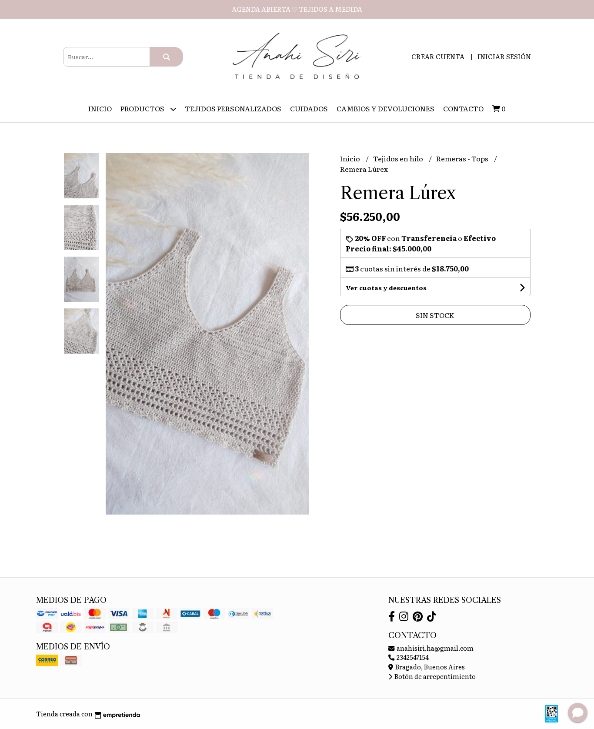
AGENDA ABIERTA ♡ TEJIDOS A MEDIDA (297, 9)
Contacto (463, 108)
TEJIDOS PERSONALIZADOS (233, 108)
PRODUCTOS (143, 108)
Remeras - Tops (463, 158)
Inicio (100, 108)
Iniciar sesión (504, 56)
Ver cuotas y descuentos (386, 287)
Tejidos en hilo (398, 158)
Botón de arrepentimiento (434, 676)
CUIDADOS (309, 108)
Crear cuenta (437, 56)
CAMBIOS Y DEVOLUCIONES (385, 108)
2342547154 (412, 657)
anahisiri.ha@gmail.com (434, 647)
